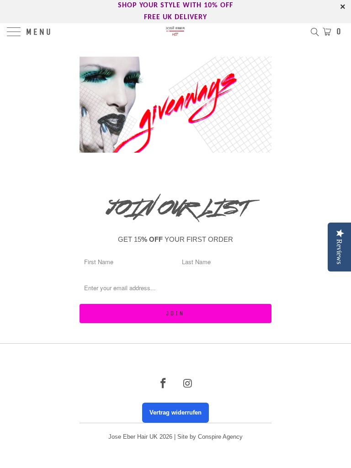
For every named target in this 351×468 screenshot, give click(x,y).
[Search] (314, 31)
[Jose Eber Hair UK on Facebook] (163, 384)
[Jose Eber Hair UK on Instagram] (188, 384)
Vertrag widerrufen (175, 412)
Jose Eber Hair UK (133, 436)
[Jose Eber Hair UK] (175, 32)
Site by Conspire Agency (210, 436)
